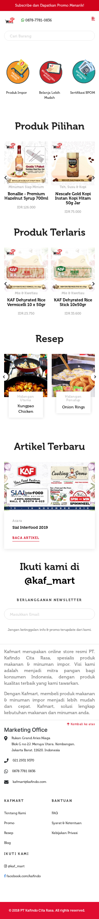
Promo (9, 823)
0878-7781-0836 (38, 20)
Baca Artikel (25, 538)
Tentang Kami (15, 813)
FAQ (55, 813)
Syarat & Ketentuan (67, 823)
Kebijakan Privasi (65, 833)
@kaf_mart (49, 580)
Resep (8, 833)
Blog (7, 843)
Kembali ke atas (82, 724)
